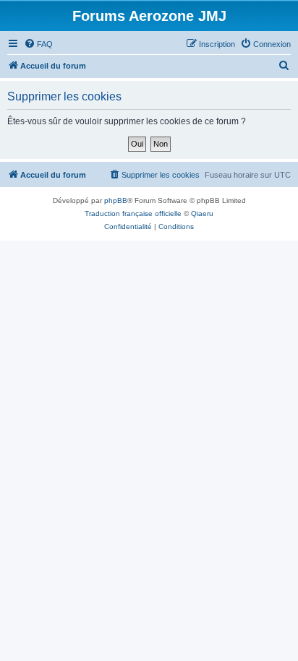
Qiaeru (202, 213)
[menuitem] (38, 44)
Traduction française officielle (133, 213)
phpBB (115, 200)
